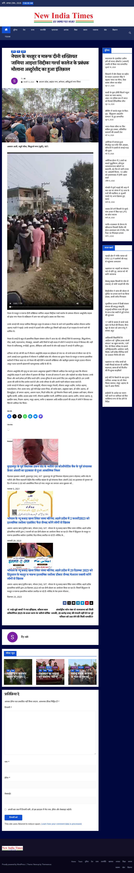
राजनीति (43, 30)
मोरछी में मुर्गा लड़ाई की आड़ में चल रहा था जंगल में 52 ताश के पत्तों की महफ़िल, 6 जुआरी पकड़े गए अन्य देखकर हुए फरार (117, 193)
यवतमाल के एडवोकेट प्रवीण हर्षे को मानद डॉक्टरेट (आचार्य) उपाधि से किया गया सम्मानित (117, 61)
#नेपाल (61, 82)
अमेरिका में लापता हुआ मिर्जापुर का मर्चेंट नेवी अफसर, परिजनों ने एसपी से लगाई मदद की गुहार (117, 146)
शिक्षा (75, 30)
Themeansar (46, 864)
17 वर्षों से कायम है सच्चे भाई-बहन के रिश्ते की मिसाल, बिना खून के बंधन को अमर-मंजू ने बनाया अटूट (117, 326)
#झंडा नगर (53, 82)
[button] (130, 33)
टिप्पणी (8, 707)
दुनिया (15, 30)
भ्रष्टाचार (55, 30)
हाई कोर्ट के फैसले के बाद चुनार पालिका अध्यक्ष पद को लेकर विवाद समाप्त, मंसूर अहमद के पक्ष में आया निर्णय (117, 382)
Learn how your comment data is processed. (61, 824)
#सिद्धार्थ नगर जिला (73, 82)
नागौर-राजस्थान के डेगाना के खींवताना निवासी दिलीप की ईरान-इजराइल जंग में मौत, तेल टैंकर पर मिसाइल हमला (117, 229)
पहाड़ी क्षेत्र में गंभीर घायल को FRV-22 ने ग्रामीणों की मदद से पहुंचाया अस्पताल (116, 259)
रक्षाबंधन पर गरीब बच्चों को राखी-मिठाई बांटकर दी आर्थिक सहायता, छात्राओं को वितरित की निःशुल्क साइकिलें (116, 366)
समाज (85, 30)
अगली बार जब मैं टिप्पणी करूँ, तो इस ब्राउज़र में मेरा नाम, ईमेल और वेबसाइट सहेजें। (40, 809)
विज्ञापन (115, 30)
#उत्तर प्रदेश (43, 82)
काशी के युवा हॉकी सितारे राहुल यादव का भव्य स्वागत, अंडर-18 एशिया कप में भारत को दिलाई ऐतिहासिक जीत (117, 97)
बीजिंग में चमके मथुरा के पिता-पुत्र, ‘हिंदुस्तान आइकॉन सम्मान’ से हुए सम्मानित (117, 114)
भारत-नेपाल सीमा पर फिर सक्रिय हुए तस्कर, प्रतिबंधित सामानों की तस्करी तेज (115, 129)
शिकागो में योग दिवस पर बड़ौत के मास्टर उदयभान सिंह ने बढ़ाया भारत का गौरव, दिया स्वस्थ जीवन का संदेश (117, 78)
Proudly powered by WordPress (14, 864)
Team (7, 37)
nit (25, 79)
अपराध (66, 30)
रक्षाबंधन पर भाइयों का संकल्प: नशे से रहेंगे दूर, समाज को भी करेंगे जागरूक (117, 271)
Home (73, 862)
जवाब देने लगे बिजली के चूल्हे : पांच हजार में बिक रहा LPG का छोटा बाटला (117, 212)
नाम (7, 762)
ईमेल (7, 778)
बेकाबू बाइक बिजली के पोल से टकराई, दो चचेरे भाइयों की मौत (82, 677)
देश (24, 30)
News (49, 667)
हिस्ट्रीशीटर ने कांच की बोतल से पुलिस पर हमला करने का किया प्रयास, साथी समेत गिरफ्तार (117, 294)
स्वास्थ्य (95, 30)
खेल (105, 30)
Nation (42, 667)
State (55, 667)
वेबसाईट (8, 794)
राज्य (32, 30)
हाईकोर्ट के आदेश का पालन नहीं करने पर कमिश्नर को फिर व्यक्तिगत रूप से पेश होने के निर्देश (116, 397)
